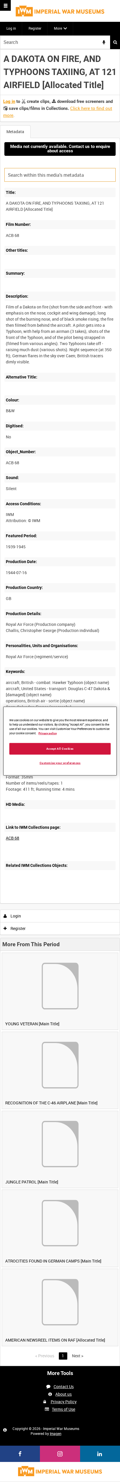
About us (63, 1394)
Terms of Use (63, 1409)
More (58, 28)
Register (35, 28)
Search (115, 42)
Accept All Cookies (60, 748)
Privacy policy (47, 733)
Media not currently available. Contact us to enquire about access (60, 148)
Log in (11, 28)
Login (15, 916)
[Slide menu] (5, 5)
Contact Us (64, 1386)
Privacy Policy (64, 1401)
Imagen (55, 1433)
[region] (60, 741)
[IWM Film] (60, 10)
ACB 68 (12, 838)
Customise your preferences (60, 762)
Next (77, 1355)
